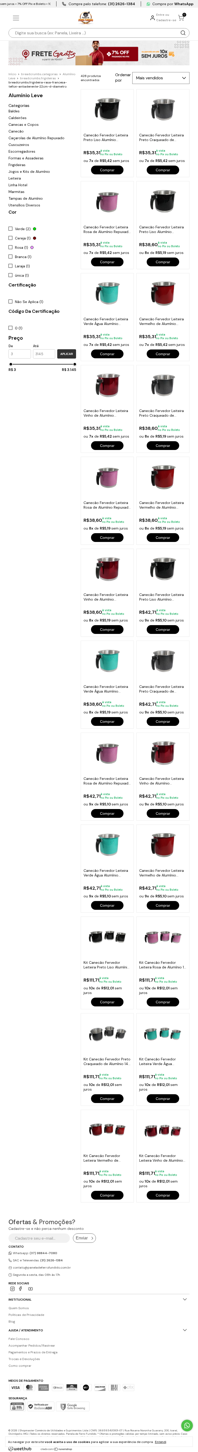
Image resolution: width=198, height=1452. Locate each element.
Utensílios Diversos (24, 205)
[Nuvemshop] (56, 1449)
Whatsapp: (34, 1253)
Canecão (16, 131)
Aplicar (66, 353)
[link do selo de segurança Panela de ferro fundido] (41, 1407)
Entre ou (162, 15)
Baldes (14, 111)
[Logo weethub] (20, 1448)
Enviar (82, 1238)
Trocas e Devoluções (24, 1359)
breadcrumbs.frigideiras (38, 78)
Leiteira (15, 178)
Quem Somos (19, 1308)
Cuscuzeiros (19, 144)
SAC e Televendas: (37, 1260)
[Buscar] (183, 33)
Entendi (160, 1442)
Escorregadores (22, 151)
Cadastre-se (166, 20)
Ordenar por (123, 77)
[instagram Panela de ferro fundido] (12, 1288)
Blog (12, 1321)
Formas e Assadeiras (26, 158)
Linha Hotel (18, 185)
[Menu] (17, 18)
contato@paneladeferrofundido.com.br (42, 1267)
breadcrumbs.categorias (39, 74)
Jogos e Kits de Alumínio (29, 171)
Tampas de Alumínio (26, 198)
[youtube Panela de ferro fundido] (30, 1288)
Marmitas (16, 191)
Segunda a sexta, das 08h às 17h (36, 1275)
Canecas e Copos (24, 124)
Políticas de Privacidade (26, 1315)
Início (12, 74)
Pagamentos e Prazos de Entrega (33, 1352)
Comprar (107, 170)
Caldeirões (18, 117)
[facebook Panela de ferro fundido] (21, 1288)
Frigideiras (17, 164)
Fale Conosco (19, 1339)
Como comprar (20, 1366)
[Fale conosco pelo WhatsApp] (187, 1425)
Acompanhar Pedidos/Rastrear (32, 1346)
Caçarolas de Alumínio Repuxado (36, 138)
